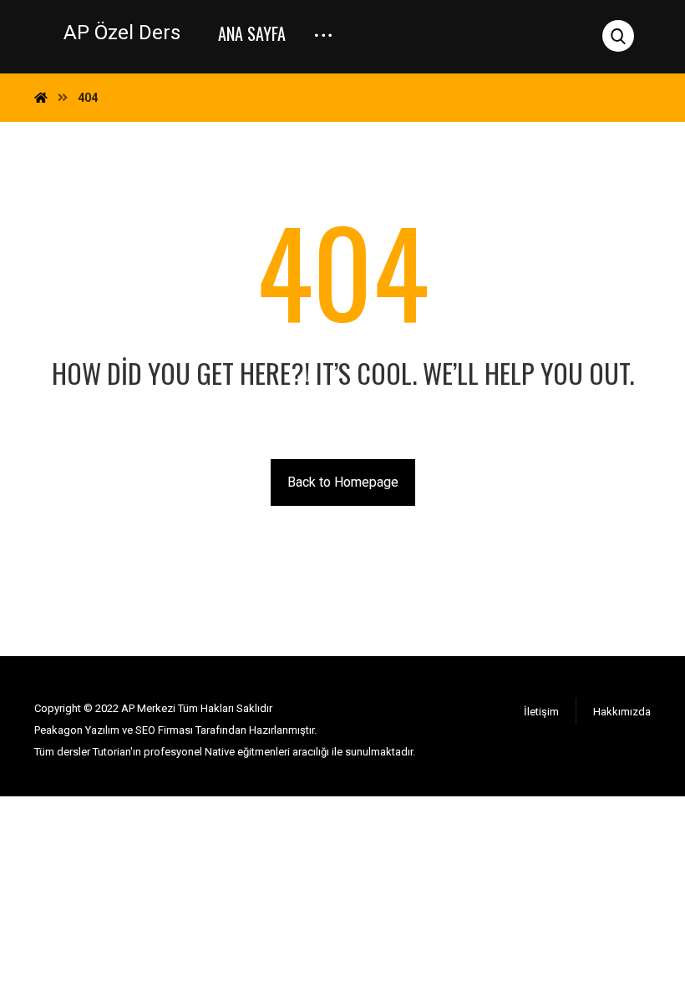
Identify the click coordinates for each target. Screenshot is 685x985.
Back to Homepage (342, 482)
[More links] (323, 27)
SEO (144, 730)
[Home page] (41, 97)
